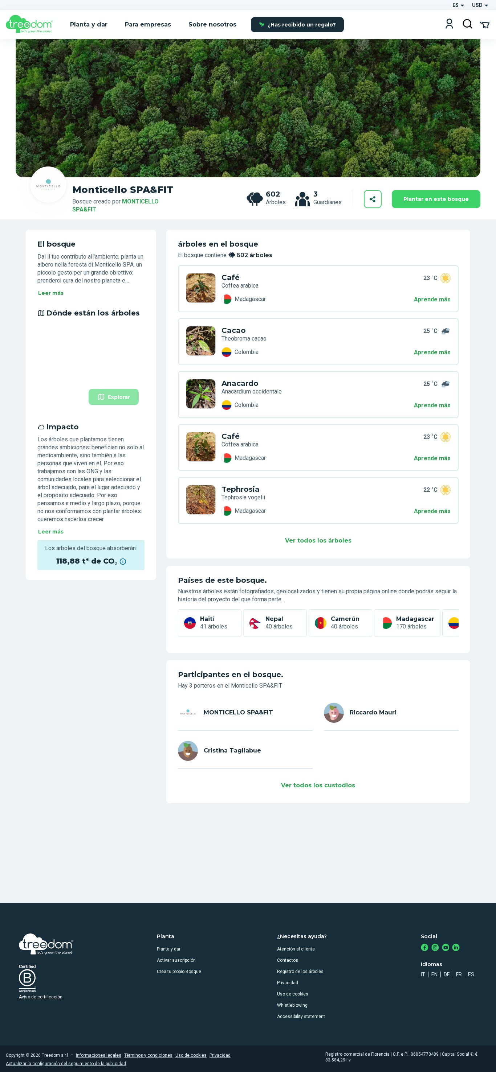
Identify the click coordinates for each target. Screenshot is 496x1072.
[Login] (449, 24)
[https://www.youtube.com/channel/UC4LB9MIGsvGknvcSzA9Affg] (446, 948)
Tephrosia (240, 489)
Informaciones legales (98, 1055)
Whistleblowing (292, 1005)
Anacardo (240, 383)
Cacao (233, 330)
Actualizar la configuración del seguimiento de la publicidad (66, 1063)
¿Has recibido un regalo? (302, 24)
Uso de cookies (292, 994)
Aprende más (432, 299)
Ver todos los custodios (318, 785)
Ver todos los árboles (318, 540)
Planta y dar (168, 949)
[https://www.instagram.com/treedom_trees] (435, 948)
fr (459, 974)
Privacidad (287, 982)
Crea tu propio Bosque (179, 971)
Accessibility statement (301, 1016)
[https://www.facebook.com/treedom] (424, 948)
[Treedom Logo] (32, 24)
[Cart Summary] (484, 24)
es (471, 974)
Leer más (51, 293)
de (447, 974)
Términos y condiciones (148, 1055)
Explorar (119, 397)
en (434, 974)
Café (230, 277)
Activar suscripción (176, 960)
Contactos (287, 960)
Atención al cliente (296, 949)
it (423, 974)
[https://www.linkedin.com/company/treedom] (456, 948)
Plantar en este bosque (436, 199)
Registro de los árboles (300, 971)
